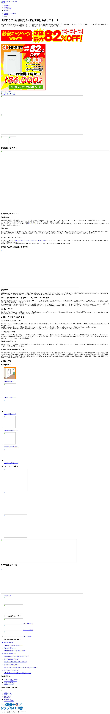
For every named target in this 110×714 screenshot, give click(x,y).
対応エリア (7, 10)
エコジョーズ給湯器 (9, 701)
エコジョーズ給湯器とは (10, 681)
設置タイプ (31, 223)
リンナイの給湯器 (28, 623)
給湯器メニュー (8, 7)
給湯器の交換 (7, 693)
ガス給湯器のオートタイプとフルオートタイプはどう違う (29, 240)
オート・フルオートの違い (11, 679)
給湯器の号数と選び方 (10, 682)
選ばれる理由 (7, 8)
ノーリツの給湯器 (28, 630)
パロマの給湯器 (27, 636)
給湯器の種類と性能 (9, 684)
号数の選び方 (7, 699)
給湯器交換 (7, 5)
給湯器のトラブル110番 (10, 13)
